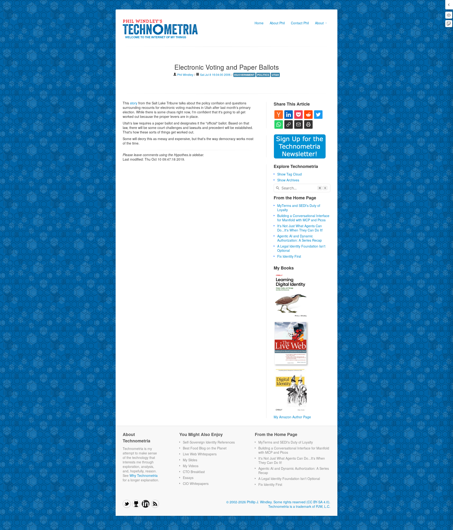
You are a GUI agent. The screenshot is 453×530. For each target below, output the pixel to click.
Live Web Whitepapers (200, 454)
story (133, 103)
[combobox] (302, 188)
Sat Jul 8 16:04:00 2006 (215, 75)
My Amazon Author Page (292, 417)
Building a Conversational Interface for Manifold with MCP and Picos (303, 217)
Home (259, 23)
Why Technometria (144, 475)
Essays (188, 477)
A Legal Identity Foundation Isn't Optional (301, 248)
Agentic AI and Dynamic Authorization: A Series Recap (299, 238)
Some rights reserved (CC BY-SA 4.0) (301, 502)
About (320, 23)
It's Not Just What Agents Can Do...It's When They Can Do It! (300, 227)
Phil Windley (185, 75)
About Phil (277, 23)
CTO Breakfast (194, 471)
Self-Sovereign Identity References (209, 442)
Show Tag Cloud (289, 174)
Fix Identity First (289, 256)
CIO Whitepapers (196, 483)
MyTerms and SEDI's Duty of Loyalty (298, 207)
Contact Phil (300, 23)
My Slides (190, 459)
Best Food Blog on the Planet (204, 448)
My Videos (190, 465)
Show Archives (288, 180)
